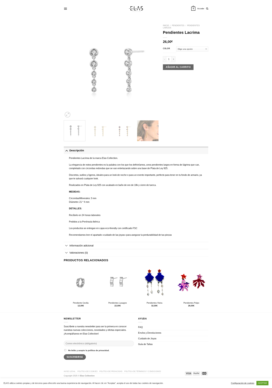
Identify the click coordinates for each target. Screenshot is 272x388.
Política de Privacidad (110, 371)
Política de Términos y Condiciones (142, 371)
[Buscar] (207, 8)
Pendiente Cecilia (81, 303)
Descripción (76, 150)
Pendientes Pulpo (191, 303)
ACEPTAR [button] (262, 383)
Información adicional (81, 245)
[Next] (153, 70)
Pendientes (178, 25)
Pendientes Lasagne (117, 303)
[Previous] (69, 70)
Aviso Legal (70, 371)
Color (166, 49)
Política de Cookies (87, 371)
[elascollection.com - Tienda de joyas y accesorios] (136, 8)
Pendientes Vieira (154, 303)
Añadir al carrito (178, 67)
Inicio (166, 25)
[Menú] (65, 8)
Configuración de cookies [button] (242, 383)
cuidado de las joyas (114, 235)
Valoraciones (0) (78, 252)
